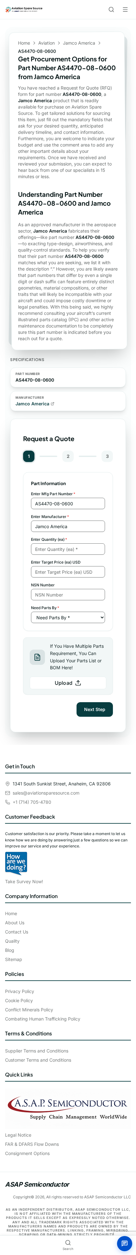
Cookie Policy (19, 1000)
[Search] (111, 9)
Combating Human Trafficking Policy (42, 1018)
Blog (9, 950)
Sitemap (13, 959)
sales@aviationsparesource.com (46, 793)
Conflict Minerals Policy (29, 1009)
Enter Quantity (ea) (49, 539)
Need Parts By (45, 607)
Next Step (94, 709)
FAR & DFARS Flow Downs (32, 1144)
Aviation (46, 43)
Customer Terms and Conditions (38, 1060)
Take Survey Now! (24, 881)
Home (24, 43)
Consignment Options (27, 1153)
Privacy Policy (19, 991)
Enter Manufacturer (50, 516)
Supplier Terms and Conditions (36, 1050)
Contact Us (16, 931)
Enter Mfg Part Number (53, 493)
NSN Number (43, 585)
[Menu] (125, 9)
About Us (14, 922)
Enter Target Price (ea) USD (56, 562)
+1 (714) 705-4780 (32, 802)
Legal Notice (18, 1135)
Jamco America (79, 43)
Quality (12, 941)
